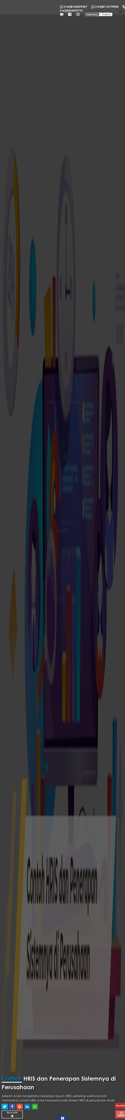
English (106, 14)
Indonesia (92, 14)
